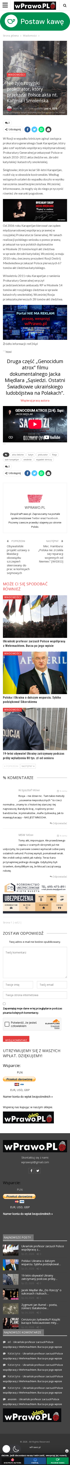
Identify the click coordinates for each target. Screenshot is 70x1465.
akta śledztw (18, 454)
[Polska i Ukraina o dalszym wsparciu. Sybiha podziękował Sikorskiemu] (35, 673)
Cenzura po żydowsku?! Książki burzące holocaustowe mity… (40, 1321)
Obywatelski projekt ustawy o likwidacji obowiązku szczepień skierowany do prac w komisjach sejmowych (18, 559)
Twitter (36, 518)
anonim (12, 1399)
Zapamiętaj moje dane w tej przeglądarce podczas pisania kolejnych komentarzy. (32, 1010)
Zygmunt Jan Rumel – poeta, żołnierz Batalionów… (39, 1306)
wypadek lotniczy (44, 459)
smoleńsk (28, 459)
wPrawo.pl (35, 1447)
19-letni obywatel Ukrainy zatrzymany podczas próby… (39, 1277)
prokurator (43, 454)
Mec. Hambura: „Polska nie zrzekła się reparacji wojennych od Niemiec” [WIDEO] (50, 553)
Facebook (52, 518)
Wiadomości (16, 74)
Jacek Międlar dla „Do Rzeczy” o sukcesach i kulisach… (41, 1291)
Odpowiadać (59, 823)
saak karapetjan (12, 459)
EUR (12, 1090)
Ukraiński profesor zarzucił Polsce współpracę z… (42, 1247)
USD (20, 1090)
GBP (27, 1090)
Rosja (54, 454)
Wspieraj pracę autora (35, 400)
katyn (30, 454)
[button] (11, 1449)
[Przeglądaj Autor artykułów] (35, 495)
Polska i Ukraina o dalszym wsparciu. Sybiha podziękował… (41, 1262)
